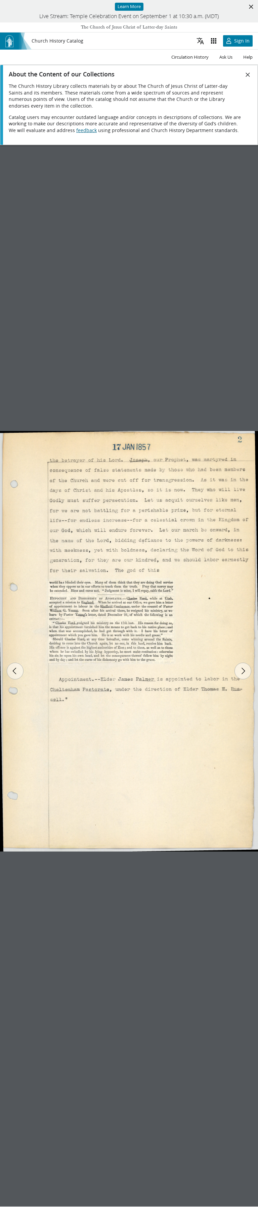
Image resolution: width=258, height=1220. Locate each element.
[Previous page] (15, 671)
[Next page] (242, 671)
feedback (86, 130)
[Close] (248, 75)
